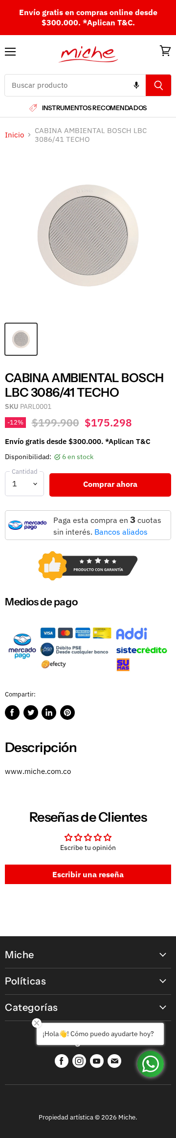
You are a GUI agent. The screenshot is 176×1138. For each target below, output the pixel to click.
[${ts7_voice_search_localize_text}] (136, 85)
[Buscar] (159, 85)
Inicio (14, 135)
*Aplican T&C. (109, 22)
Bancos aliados (121, 532)
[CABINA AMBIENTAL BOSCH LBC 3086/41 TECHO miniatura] (21, 339)
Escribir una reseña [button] (88, 874)
